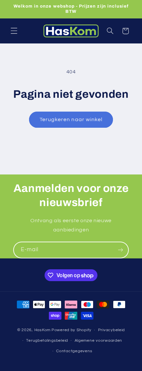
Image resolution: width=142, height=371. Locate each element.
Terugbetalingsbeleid (47, 340)
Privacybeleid (111, 330)
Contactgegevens (74, 351)
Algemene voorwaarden (99, 340)
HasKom (42, 330)
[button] (13, 31)
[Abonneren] (120, 250)
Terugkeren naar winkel (71, 119)
